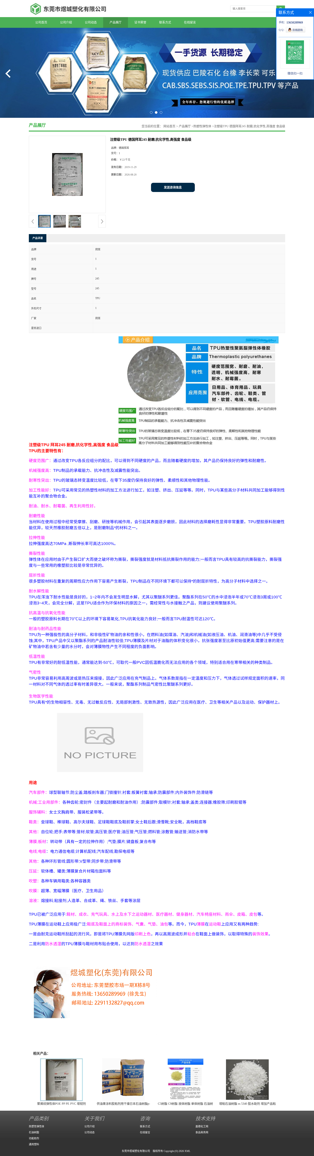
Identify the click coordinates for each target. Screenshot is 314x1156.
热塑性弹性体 (202, 126)
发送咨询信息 (173, 187)
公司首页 (41, 22)
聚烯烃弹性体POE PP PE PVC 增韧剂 (61, 1103)
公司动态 (91, 22)
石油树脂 (34, 1132)
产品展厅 (116, 22)
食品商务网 (201, 1132)
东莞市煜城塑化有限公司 (136, 1151)
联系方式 (165, 22)
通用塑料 (34, 1144)
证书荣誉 (140, 22)
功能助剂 (34, 1138)
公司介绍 (66, 22)
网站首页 (169, 126)
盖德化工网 (201, 1126)
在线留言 (190, 22)
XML (187, 1151)
